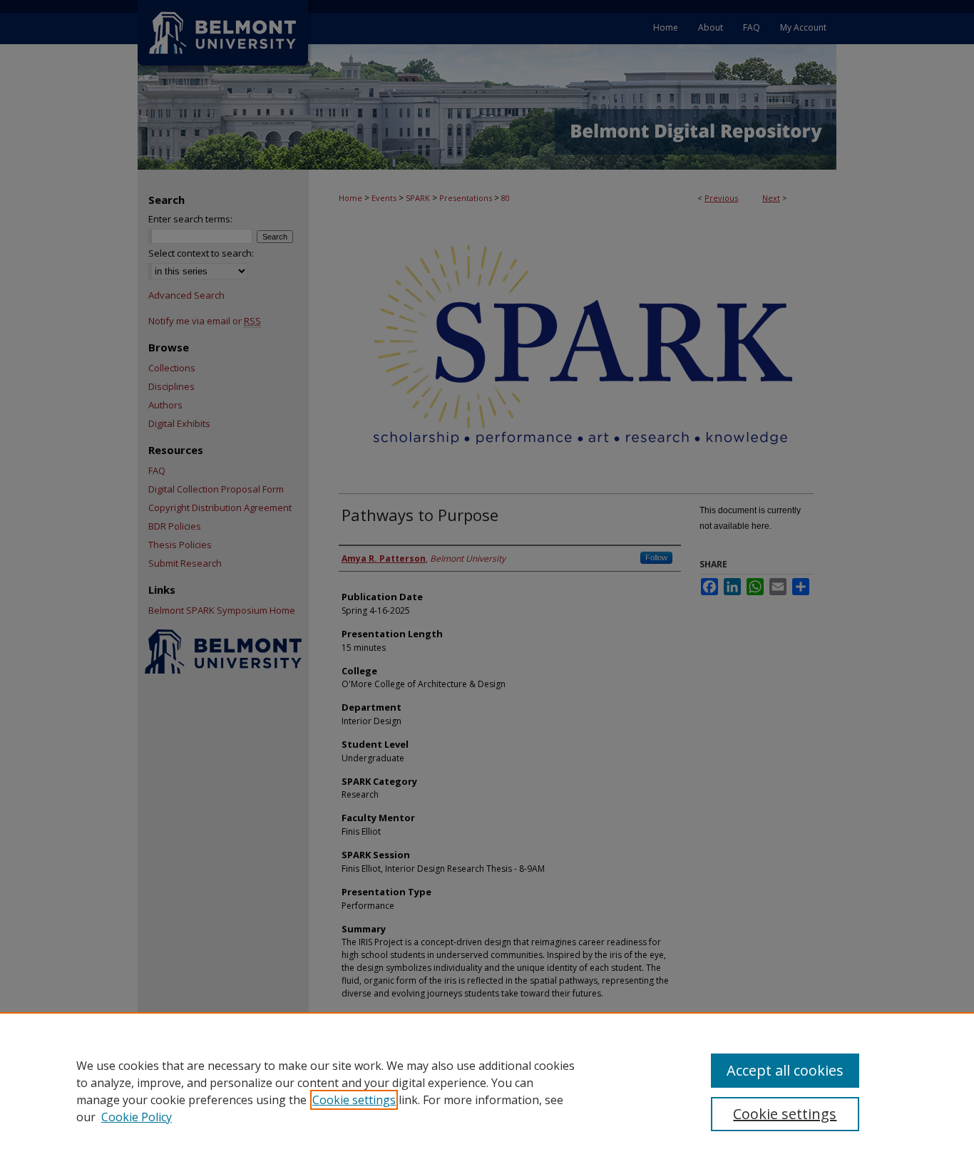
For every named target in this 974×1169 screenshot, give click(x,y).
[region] (487, 1090)
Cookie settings (354, 1100)
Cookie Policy (136, 1117)
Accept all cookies (785, 1070)
